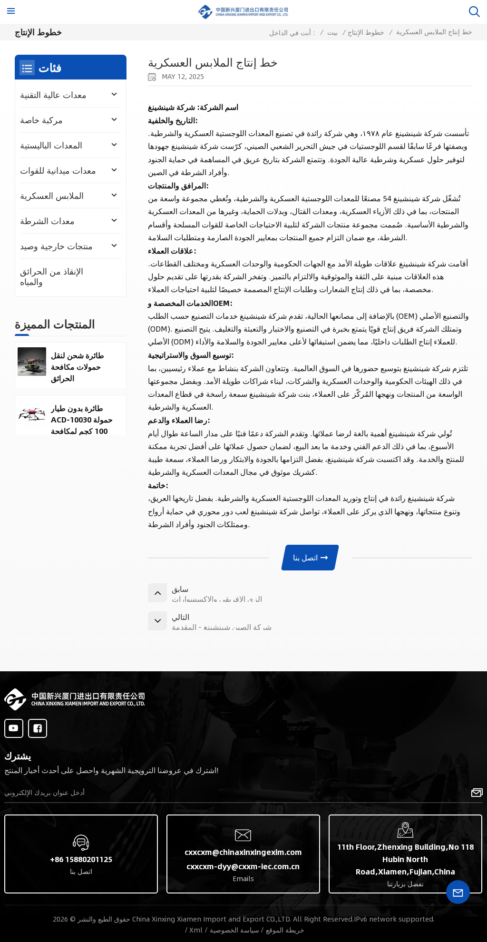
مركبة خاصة (41, 120)
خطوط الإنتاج (366, 32)
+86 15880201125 (81, 859)
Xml (196, 929)
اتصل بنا (305, 557)
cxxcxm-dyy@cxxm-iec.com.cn (243, 866)
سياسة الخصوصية (234, 929)
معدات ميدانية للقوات (58, 170)
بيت (332, 32)
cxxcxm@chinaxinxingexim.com (243, 852)
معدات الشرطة (47, 220)
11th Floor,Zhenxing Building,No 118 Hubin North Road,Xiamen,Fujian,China (405, 859)
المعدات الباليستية (51, 145)
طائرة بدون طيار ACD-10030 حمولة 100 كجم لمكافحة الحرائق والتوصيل (82, 419)
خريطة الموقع (285, 929)
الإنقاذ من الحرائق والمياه (51, 276)
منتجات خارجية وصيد (56, 246)
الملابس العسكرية (52, 195)
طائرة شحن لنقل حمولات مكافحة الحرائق (77, 367)
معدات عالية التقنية (53, 94)
